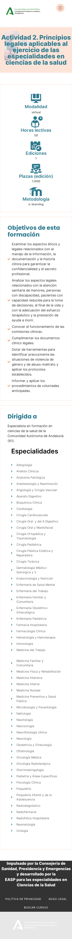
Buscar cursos (36, 907)
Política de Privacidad (23, 898)
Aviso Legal (58, 898)
